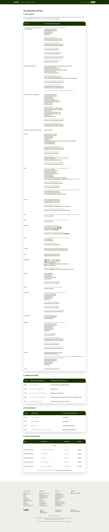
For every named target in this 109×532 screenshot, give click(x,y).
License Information (48, 276)
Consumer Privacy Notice (49, 98)
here (58, 18)
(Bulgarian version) (66, 78)
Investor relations (26, 499)
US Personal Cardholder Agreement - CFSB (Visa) (53, 109)
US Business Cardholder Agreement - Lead (52, 113)
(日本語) (75, 397)
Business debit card (42, 503)
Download (79, 449)
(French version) (56, 202)
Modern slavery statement (75, 511)
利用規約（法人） (47, 261)
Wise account (41, 494)
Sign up (93, 2)
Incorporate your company (60, 503)
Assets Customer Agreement (49, 157)
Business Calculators (59, 505)
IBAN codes (57, 499)
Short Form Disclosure (48, 102)
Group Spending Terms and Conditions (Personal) (53, 44)
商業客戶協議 (59, 228)
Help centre (25, 501)
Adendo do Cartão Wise (48, 174)
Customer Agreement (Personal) (50, 29)
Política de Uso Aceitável (49, 176)
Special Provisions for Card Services (62, 263)
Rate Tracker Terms (54, 388)
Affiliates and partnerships (28, 500)
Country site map (58, 511)
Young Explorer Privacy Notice (68, 425)
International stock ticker (59, 496)
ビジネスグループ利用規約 (49, 269)
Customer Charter (47, 278)
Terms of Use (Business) (55, 261)
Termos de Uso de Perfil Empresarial (51, 170)
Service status (25, 498)
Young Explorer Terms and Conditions (51, 49)
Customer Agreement (48, 129)
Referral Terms (53, 393)
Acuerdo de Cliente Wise (49, 288)
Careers (24, 496)
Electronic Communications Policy (51, 99)
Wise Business (41, 501)
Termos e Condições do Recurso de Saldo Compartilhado (55, 177)
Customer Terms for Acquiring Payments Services (53, 57)
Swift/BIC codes (58, 498)
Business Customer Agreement (50, 228)
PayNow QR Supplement (49, 327)
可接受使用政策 (56, 229)
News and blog (58, 493)
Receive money (42, 498)
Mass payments (42, 504)
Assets (40, 499)
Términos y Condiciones (49, 215)
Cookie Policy (47, 34)
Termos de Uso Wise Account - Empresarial (52, 192)
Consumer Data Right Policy (49, 143)
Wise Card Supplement (48, 31)
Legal (41, 509)
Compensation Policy (52, 265)
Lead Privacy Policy (48, 114)
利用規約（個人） (47, 259)
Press (24, 495)
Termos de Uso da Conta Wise (50, 172)
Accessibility (25, 504)
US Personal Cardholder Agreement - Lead (52, 112)
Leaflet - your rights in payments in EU (51, 72)
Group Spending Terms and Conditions (51, 282)
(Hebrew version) (56, 254)
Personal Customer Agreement (50, 226)
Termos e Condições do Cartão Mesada (51, 187)
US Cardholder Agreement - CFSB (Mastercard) (53, 108)
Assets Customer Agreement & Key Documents (53, 38)
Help (85, 2)
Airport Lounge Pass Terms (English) (58, 397)
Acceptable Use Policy (48, 33)
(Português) (79, 397)
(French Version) (56, 199)
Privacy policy (57, 509)
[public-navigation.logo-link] (26, 510)
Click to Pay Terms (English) (56, 401)
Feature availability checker (28, 505)
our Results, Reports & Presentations (63, 470)
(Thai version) (60, 352)
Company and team (27, 493)
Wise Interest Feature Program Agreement (52, 101)
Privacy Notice (65, 417)
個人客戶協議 (59, 226)
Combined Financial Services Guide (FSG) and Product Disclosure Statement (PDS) (60, 140)
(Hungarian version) (61, 65)
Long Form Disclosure (48, 104)
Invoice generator (58, 504)
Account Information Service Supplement (52, 53)
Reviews (24, 503)
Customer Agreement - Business (50, 135)
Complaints (42, 511)
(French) (67, 397)
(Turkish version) (56, 368)
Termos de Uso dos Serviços (49, 169)
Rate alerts (57, 500)
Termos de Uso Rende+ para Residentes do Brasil (53, 183)
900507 (49, 519)
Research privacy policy (59, 494)
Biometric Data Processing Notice (69, 429)
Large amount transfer (43, 496)
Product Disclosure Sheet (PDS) (50, 277)
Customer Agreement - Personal (50, 134)
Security (24, 494)
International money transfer (44, 493)
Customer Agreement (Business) (50, 30)
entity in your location (67, 521)
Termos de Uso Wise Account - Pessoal (51, 191)
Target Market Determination (49, 142)
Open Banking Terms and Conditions (51, 61)
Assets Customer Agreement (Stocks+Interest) (53, 40)
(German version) (68, 65)
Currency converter (58, 495)
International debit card (43, 495)
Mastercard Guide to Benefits (49, 116)
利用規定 (45, 262)
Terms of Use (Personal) (55, 259)
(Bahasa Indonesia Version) (62, 248)
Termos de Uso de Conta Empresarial (51, 173)
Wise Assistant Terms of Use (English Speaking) (60, 384)
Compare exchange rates (59, 501)
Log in (88, 2)
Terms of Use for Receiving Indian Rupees (52, 244)
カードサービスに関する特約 (49, 263)
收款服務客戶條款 (66, 233)
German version (53, 71)
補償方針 (45, 265)
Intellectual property (43, 512)
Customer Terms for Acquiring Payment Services (53, 233)
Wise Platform (41, 500)
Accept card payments (43, 505)
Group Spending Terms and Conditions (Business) (54, 45)
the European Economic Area (29, 65)
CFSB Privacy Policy (48, 110)
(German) (71, 397)
